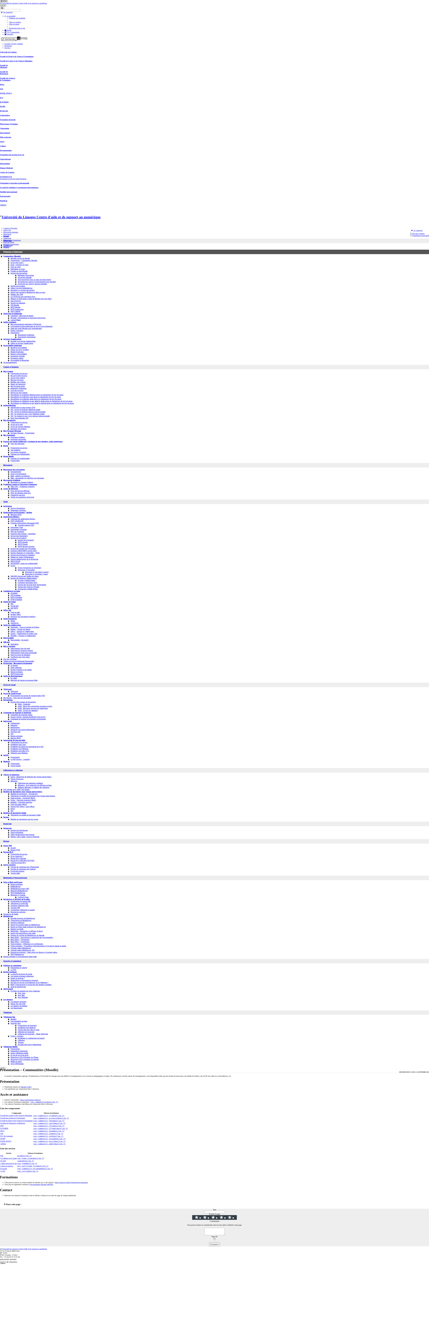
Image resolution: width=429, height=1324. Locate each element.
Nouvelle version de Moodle (20, 258)
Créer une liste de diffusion (20, 491)
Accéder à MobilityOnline (26, 580)
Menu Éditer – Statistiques (20, 942)
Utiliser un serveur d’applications (22, 343)
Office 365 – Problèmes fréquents (23, 487)
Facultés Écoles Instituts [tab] (13, 44)
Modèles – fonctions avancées (21, 802)
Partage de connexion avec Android (23, 869)
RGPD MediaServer (17, 954)
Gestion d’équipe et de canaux (21, 670)
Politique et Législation (12, 966)
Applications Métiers (11, 517)
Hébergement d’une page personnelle (24, 653)
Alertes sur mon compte (19, 393)
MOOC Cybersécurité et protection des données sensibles (31, 985)
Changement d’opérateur (19, 1051)
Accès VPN (7, 846)
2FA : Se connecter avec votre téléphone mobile (28, 414)
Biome (9, 30)
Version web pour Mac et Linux (28, 1030)
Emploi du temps (9, 602)
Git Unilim (14, 678)
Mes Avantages (9, 435)
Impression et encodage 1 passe (36, 574)
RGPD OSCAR (15, 561)
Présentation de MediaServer (21, 920)
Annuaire (9, 34)
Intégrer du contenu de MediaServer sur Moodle (27, 935)
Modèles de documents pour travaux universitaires (22, 792)
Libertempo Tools (17, 527)
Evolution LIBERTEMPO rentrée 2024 (24, 551)
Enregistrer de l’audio (10, 914)
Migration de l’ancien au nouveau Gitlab (24, 680)
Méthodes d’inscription (26, 275)
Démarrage (7, 241)
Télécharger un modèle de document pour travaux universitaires (33, 796)
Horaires (21, 1042)
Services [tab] (7, 48)
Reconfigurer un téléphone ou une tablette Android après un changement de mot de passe (42, 403)
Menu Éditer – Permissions (20, 940)
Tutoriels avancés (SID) (26, 525)
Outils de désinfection (18, 987)
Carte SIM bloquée (17, 1064)
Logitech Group (23, 897)
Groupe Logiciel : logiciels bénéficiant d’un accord (28, 717)
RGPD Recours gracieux (26, 546)
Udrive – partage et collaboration (22, 631)
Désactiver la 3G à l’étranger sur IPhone (24, 1057)
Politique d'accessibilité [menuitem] (17, 18)
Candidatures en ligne (11, 591)
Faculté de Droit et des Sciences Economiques (16, 1121)
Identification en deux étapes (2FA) (23, 408)
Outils (5, 502)
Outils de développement (12, 676)
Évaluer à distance (17, 331)
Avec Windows (23, 997)
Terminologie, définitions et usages (23, 910)
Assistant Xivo (16, 1023)
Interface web (15, 732)
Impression (7, 721)
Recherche (7, 824)
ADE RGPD (14, 608)
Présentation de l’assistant (27, 1025)
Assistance (7, 506)
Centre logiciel (16, 766)
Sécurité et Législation (12, 961)
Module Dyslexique (17, 352)
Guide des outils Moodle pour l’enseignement (26, 328)
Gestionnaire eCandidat (19, 530)
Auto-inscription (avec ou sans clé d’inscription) (34, 280)
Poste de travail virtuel (12, 694)
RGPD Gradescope (17, 309)
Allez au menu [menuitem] (14, 24)
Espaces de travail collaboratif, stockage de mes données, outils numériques (33, 442)
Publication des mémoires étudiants (30, 783)
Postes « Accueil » (17, 1036)
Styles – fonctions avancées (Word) (23, 800)
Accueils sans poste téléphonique (29, 1045)
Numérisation (15, 728)
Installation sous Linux (18, 745)
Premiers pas (8, 245)
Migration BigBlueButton (19, 891)
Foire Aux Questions (17, 444)
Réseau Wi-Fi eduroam (18, 858)
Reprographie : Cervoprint (19, 640)
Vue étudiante (15, 450)
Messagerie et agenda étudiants (22, 482)
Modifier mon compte (18, 382)
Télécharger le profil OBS (19, 903)
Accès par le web (17, 425)
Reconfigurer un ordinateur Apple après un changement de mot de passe (36, 399)
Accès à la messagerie (18, 474)
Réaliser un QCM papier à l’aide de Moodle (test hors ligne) (31, 299)
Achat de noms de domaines (20, 655)
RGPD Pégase (23, 544)
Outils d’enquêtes (10, 619)
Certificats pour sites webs (20, 657)
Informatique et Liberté (19, 968)
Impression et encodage (26, 570)
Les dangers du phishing (19, 1006)
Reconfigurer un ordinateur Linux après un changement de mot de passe (36, 397)
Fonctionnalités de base (19, 1021)
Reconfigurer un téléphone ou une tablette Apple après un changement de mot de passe (42, 401)
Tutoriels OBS (15, 908)
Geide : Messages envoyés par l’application (33, 708)
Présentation (15, 461)
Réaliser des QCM (17, 294)
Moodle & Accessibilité (19, 348)
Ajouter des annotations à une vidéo (23, 933)
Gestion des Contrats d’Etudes (28, 587)
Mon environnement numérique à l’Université (26, 324)
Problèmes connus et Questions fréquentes (20, 484)
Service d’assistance (18, 508)
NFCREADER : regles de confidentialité (24, 563)
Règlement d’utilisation (18, 388)
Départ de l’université (18, 384)
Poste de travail (9, 685)
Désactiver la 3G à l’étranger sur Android (25, 1059)
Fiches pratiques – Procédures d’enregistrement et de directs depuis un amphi (38, 946)
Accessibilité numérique (12, 345)
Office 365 (7, 610)
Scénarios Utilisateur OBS (19, 906)
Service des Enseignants (19, 536)
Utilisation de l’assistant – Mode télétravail (33, 1034)
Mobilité (6, 247)
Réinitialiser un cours (18, 269)
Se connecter (8, 12)
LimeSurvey (15, 623)
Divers (13, 809)
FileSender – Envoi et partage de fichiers (25, 627)
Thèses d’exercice (17, 779)
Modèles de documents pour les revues (24, 819)
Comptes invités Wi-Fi (18, 863)
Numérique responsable (420, 236)
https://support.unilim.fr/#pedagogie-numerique (71, 1182)
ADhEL (3, 1144)
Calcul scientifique (17, 832)
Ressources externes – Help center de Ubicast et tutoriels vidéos (34, 952)
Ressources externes (18, 912)
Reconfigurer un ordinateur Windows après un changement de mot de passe (37, 395)
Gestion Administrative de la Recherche (24, 559)
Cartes (13, 566)
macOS (6, 755)
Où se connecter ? (17, 856)
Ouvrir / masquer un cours (19, 265)
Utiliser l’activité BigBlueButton (21, 288)
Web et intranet (9, 646)
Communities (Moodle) (12, 256)
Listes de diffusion (10, 489)
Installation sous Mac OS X (20, 751)
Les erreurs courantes (18, 452)
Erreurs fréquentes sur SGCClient (29, 568)
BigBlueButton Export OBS (20, 889)
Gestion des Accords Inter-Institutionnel (32, 585)
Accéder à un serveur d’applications (23, 341)
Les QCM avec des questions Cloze (23, 297)
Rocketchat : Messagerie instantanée (17, 663)
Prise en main (15, 612)
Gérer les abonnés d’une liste (21, 493)
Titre (214, 1210)
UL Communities (13, 32)
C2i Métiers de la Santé (8, 1158)
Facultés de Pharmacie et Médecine (12, 1123)
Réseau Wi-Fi (8, 852)
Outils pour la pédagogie (12, 314)
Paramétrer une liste (18, 495)
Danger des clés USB (18, 1004)
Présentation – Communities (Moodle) (24, 261)
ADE (12, 604)
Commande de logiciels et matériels (17, 713)
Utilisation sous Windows (19, 753)
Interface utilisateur (17, 923)
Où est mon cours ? (17, 263)
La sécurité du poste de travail (21, 974)
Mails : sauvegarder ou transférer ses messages (27, 478)
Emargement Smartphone (27, 337)
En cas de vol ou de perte (19, 1055)
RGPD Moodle (15, 307)
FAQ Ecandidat (16, 595)
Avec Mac (21, 995)
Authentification (9, 405)
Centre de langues (6, 1166)
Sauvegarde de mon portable (14, 740)
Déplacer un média (17, 929)
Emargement (15, 333)
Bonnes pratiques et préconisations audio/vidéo (20, 957)
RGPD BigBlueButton (18, 893)
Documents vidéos (17, 358)
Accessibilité (10, 16)
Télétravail (7, 689)
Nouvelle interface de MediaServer (23, 918)
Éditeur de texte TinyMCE (20, 350)
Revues (6, 817)
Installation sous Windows (19, 749)
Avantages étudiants (18, 437)
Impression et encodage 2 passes (37, 572)
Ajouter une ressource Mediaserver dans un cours (28, 292)
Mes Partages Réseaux (12, 431)
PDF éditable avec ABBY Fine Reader (16, 790)
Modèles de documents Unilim (14, 813)
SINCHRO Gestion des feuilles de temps (25, 576)
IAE (1, 1133)
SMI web (6, 642)
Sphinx (13, 621)
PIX (1, 1156)
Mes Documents (9, 420)
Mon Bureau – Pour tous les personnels (17, 698)
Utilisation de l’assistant (26, 1032)
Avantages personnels (18, 439)
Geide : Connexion (24, 704)
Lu (214, 1239)
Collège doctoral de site (8, 1163)
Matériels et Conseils (18, 895)
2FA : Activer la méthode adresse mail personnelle (28, 412)
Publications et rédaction (13, 770)
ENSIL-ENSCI (5, 1141)
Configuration (15, 723)
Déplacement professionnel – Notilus (17, 513)
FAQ (12, 734)
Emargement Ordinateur (26, 335)
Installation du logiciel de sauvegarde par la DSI (27, 747)
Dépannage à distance (18, 510)
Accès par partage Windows (20, 427)
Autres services (9, 865)
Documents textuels (18, 356)
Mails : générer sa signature (20, 476)
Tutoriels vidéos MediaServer (21, 948)
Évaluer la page (214, 1214)
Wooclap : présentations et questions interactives (28, 318)
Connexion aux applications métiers (23, 519)
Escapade (3, 1169)
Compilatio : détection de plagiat (22, 316)
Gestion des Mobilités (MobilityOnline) (24, 578)
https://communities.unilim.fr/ (30, 1100)
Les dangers (8, 1000)
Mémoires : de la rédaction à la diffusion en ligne (35, 785)
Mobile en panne (16, 1062)
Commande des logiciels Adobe (21, 715)
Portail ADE (15, 606)
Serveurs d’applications (12, 339)
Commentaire (214, 1221)
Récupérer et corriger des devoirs (23, 290)
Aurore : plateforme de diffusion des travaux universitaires (31, 777)
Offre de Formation (17, 532)
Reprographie (8, 638)
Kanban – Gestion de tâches (20, 629)
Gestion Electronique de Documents (23, 702)
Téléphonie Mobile (10, 1047)
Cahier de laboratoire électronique (22, 835)
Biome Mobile (8, 456)
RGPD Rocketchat (17, 674)
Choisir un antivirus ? (18, 978)
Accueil (6, 236)
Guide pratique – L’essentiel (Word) (23, 798)
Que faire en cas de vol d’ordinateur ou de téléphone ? (29, 983)
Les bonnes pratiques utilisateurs (22, 976)
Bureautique (8, 700)
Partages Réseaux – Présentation (22, 433)
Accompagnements (10, 362)
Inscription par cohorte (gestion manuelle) (32, 284)
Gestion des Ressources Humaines (23, 555)
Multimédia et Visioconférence (15, 878)
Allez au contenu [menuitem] (15, 22)
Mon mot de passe (17, 380)
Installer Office (16, 614)
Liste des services (17, 391)
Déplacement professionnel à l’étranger (24, 980)
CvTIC (2, 1171)
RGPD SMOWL (16, 311)
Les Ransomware (16, 1008)
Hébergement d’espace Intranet (22, 651)
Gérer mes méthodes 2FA (19, 418)
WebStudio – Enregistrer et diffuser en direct (27, 931)
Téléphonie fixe (9, 1017)
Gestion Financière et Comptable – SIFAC (25, 553)
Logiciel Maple (16, 320)
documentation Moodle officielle (41, 1184)
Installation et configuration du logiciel (31, 1038)
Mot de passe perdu (18, 386)
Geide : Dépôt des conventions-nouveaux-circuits (35, 706)
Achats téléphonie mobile (19, 1053)
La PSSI (13, 970)
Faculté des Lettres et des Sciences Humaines (16, 1115)
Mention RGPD (16, 738)
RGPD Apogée (23, 542)
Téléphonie (7, 1013)
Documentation (16, 472)
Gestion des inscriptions (19, 273)
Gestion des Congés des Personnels (23, 549)
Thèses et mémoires (11, 775)
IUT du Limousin (6, 1136)
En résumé (14, 665)
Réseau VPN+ (15, 850)
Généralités (14, 644)
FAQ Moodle (15, 305)
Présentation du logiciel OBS (21, 901)
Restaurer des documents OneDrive (23, 617)
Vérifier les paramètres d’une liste (22, 497)
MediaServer (8, 916)
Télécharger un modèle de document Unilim (26, 815)
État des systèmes (418, 234)
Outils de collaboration (12, 625)
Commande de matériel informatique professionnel (28, 719)
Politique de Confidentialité (20, 454)
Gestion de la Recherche (19, 830)
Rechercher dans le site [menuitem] (17, 28)
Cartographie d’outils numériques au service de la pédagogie (32, 326)
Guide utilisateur (16, 668)
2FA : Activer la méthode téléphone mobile (25, 410)
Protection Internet (17, 871)
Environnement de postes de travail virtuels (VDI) (28, 696)
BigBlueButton (16, 886)
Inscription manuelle (25, 277)
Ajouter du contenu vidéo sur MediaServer (25, 925)
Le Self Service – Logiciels (20, 759)
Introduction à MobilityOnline (28, 589)
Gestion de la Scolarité (18, 538)
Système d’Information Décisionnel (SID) (25, 523)
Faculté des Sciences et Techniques (12, 1118)
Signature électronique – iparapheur (23, 534)
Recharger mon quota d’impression (23, 730)
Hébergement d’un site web (20, 648)
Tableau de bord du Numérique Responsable (18, 661)
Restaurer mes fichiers (18, 429)
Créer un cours (16, 267)
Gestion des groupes (18, 286)
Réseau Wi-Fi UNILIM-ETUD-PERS (22, 861)
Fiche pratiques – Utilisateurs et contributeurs (27, 944)
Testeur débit (15, 873)
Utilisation (14, 725)
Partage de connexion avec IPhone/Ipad (25, 867)
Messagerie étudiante (11, 480)
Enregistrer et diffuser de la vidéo (16, 899)
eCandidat (14, 593)
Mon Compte (8, 371)
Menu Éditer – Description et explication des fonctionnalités (32, 937)
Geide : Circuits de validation (28, 711)
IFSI (1, 1126)
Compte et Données (11, 367)
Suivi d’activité (16, 301)
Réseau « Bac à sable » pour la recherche (25, 837)
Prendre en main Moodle (19, 271)
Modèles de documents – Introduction (24, 794)
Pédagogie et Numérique (12, 252)
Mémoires (14, 781)
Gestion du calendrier (18, 303)
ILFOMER (4, 1128)
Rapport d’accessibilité (19, 354)
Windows (6, 762)
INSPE (2, 1139)
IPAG (2, 1131)
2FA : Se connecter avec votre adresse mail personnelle (30, 416)
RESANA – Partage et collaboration (23, 636)
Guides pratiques (9, 322)
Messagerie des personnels (14, 470)
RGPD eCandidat (16, 597)
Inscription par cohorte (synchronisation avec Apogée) (37, 282)
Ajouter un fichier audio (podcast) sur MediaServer (28, 927)
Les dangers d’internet (18, 1002)
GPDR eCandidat (16, 600)
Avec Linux (21, 993)
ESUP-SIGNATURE (17, 521)
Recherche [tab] (8, 46)
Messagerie (8, 465)
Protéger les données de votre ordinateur (25, 991)
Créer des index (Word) (19, 804)
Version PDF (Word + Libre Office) (23, 807)
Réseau (6, 841)
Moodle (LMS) (26, 1087)
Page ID (214, 1237)
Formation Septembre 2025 (27, 583)
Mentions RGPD (16, 515)
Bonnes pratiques (17, 672)
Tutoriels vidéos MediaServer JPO (23, 950)
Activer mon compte (18, 378)
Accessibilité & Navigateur (20, 360)
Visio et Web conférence (12, 882)
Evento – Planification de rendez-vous (24, 634)
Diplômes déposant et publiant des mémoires (33, 787)
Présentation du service (19, 374)
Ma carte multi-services (19, 376)
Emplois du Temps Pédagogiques (22, 557)
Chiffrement (8, 989)
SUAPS (3, 1161)
